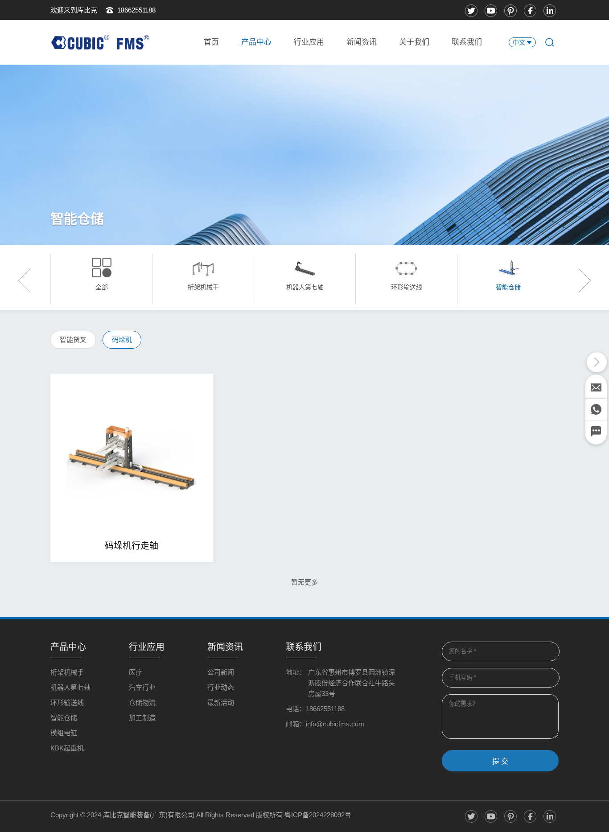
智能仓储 (63, 717)
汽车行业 (142, 687)
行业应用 (309, 42)
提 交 (500, 761)
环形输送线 (67, 702)
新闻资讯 (361, 42)
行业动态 (220, 687)
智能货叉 (73, 339)
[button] (581, 280)
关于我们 (414, 42)
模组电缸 (63, 733)
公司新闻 (220, 672)
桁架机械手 (67, 672)
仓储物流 (142, 702)
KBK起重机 (67, 748)
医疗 (135, 672)
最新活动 (220, 702)
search (550, 42)
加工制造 (142, 717)
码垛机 (122, 339)
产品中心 (256, 42)
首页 (211, 42)
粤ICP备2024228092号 (317, 815)
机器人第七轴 (70, 687)
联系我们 (467, 42)
